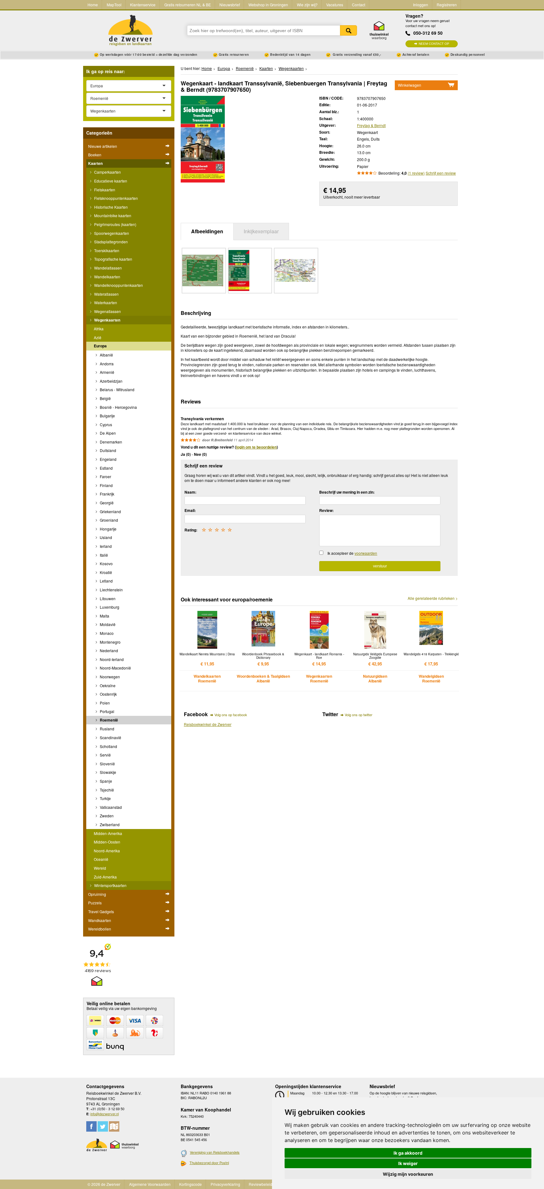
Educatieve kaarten (110, 180)
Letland (106, 580)
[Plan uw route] (114, 1126)
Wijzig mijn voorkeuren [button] (408, 1174)
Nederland (108, 650)
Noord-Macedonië (115, 667)
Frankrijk (106, 493)
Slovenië (107, 763)
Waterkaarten (105, 302)
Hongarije (107, 528)
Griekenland (110, 511)
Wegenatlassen (107, 311)
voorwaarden (365, 553)
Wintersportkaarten (110, 885)
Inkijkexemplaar (261, 231)
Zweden (106, 815)
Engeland (107, 459)
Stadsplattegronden (110, 241)
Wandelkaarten (106, 276)
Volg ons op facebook (230, 714)
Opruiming (97, 894)
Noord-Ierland (111, 659)
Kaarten (95, 163)
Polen (104, 702)
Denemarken (110, 441)
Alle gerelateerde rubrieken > (433, 598)
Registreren (447, 4)
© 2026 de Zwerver (104, 1184)
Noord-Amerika (107, 850)
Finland (106, 485)
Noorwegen (109, 676)
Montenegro (110, 642)
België (105, 398)
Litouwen (107, 598)
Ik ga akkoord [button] (408, 1153)
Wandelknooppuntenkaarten (118, 285)
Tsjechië (106, 789)
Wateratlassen (106, 294)
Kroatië (105, 572)
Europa (100, 346)
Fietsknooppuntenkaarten (115, 198)
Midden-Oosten (107, 841)
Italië (103, 555)
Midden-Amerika (108, 833)
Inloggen (420, 4)
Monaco (106, 633)
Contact (358, 4)
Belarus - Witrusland (116, 389)
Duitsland (107, 450)
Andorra (106, 363)
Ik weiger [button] (408, 1163)
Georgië (106, 502)
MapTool (114, 4)
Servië (105, 754)
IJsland (105, 537)
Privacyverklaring (225, 1184)
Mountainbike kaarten (112, 215)
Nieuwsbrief (229, 4)
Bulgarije (107, 415)
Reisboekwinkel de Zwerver (207, 724)
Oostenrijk (108, 694)
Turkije (105, 798)
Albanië (106, 354)
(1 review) (416, 173)
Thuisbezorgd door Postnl (209, 1162)
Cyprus (105, 424)
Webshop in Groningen (268, 4)
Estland (106, 468)
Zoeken (348, 30)
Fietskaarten (104, 189)
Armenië (106, 372)
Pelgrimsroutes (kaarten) (114, 224)
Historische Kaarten (110, 207)
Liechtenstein (111, 589)
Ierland (105, 546)
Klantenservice (143, 4)
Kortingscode (190, 1184)
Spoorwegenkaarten (111, 233)
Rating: (190, 530)
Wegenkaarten (106, 320)
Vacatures (334, 4)
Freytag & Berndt (371, 125)
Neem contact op (434, 43)
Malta (104, 615)
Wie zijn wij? (307, 4)
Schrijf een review (441, 173)
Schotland (108, 746)
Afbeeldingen (207, 231)
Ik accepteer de (352, 553)
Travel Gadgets (101, 911)
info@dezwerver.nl (104, 1113)
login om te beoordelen (256, 447)
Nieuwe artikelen (102, 146)
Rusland (106, 728)
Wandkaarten (99, 920)
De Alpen (107, 433)
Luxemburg (109, 607)
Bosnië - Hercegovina (118, 407)
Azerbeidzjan (110, 381)
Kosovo (106, 563)
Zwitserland (109, 824)
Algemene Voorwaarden (150, 1184)
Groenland (108, 520)
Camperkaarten (107, 172)
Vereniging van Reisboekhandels (215, 1152)
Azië (97, 337)
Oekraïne (107, 685)
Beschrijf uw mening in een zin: (347, 492)
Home (93, 4)
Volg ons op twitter (358, 714)
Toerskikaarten (106, 250)
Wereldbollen (99, 928)
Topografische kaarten (112, 259)
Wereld (100, 868)
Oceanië (101, 859)
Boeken (94, 154)
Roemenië (108, 720)
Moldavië (107, 624)
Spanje (105, 781)
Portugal (106, 711)
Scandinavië (110, 737)
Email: (190, 510)
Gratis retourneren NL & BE (187, 4)
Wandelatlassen (107, 267)
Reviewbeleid (260, 1184)
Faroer (105, 476)
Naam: (190, 492)
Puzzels (95, 902)
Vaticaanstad (110, 807)
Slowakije (107, 772)
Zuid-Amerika (105, 876)
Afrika (99, 328)
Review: (326, 510)
